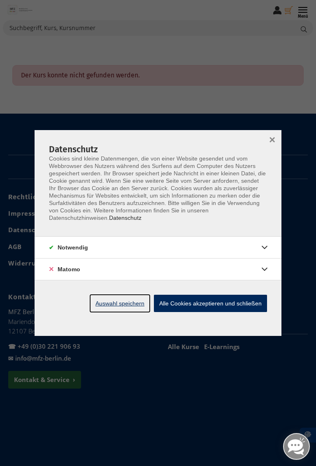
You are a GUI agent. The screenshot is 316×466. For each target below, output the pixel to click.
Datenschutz (125, 217)
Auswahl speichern (119, 303)
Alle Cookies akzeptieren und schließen (210, 303)
